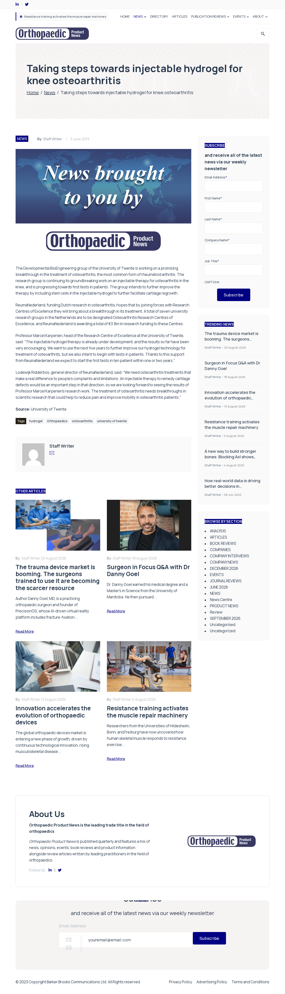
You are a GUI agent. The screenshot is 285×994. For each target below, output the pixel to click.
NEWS (138, 16)
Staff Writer (52, 138)
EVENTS (239, 16)
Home (33, 92)
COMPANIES (220, 549)
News (49, 92)
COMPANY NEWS (224, 562)
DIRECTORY (159, 16)
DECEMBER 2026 (224, 568)
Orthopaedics (57, 421)
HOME (125, 16)
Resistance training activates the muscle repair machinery (232, 424)
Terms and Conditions (250, 981)
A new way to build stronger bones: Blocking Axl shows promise (67, 16)
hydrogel (36, 421)
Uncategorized (222, 630)
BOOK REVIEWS (223, 543)
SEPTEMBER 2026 (225, 618)
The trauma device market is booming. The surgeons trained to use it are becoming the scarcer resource (233, 342)
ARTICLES (179, 16)
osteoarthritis (82, 421)
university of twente (112, 421)
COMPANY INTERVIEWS (229, 555)
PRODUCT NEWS (224, 605)
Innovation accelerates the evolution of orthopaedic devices (230, 398)
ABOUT (258, 16)
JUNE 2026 (219, 587)
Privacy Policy (180, 981)
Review (216, 612)
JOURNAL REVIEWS (226, 580)
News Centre (221, 599)
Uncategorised (222, 624)
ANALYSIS (218, 530)
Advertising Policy (212, 981)
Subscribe (234, 295)
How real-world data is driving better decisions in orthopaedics (232, 486)
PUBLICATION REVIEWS (208, 16)
